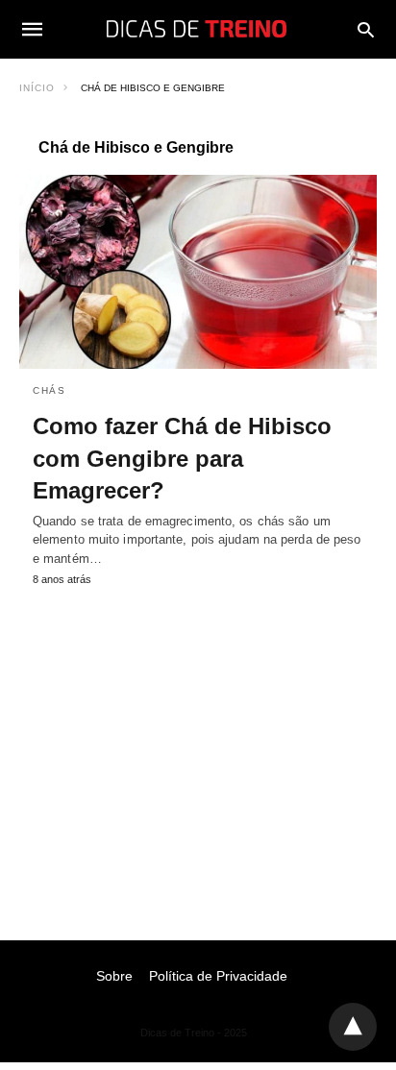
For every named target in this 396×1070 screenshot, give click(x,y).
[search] (366, 29)
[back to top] (353, 1027)
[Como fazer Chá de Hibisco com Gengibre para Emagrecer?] (198, 272)
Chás (49, 390)
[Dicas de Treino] (196, 29)
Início (37, 88)
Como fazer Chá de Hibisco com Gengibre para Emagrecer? (182, 458)
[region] (198, 744)
